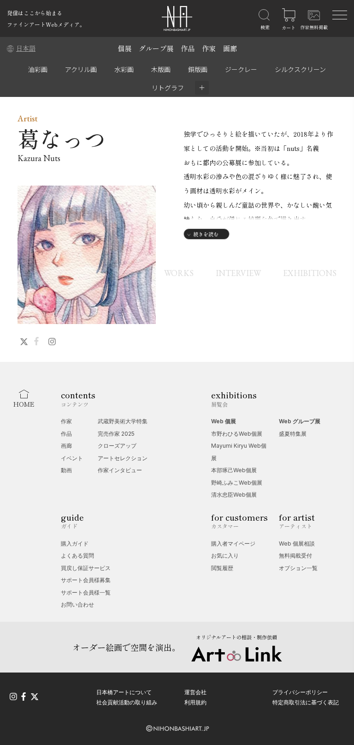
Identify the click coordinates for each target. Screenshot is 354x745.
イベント (72, 458)
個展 (124, 48)
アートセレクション (123, 458)
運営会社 (195, 692)
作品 (188, 48)
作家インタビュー (120, 470)
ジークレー (241, 69)
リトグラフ (168, 87)
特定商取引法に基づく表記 (305, 702)
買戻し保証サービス (86, 568)
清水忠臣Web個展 (234, 494)
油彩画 (37, 69)
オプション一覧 (298, 568)
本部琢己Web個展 (234, 470)
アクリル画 (81, 69)
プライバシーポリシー (300, 692)
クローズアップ (117, 445)
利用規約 (195, 702)
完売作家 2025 (116, 433)
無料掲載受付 (295, 555)
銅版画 (197, 69)
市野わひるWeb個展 (236, 433)
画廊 (230, 48)
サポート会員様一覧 (86, 592)
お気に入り (225, 555)
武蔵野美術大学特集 (123, 421)
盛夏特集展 (293, 433)
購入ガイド (74, 543)
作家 (209, 48)
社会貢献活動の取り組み (126, 702)
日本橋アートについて (124, 692)
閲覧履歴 (222, 568)
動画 (66, 470)
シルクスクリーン (300, 69)
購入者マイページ (233, 543)
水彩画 (124, 69)
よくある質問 (77, 555)
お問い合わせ (77, 604)
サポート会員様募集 (86, 580)
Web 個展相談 (297, 543)
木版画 (161, 69)
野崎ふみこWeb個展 (236, 482)
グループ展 (156, 48)
